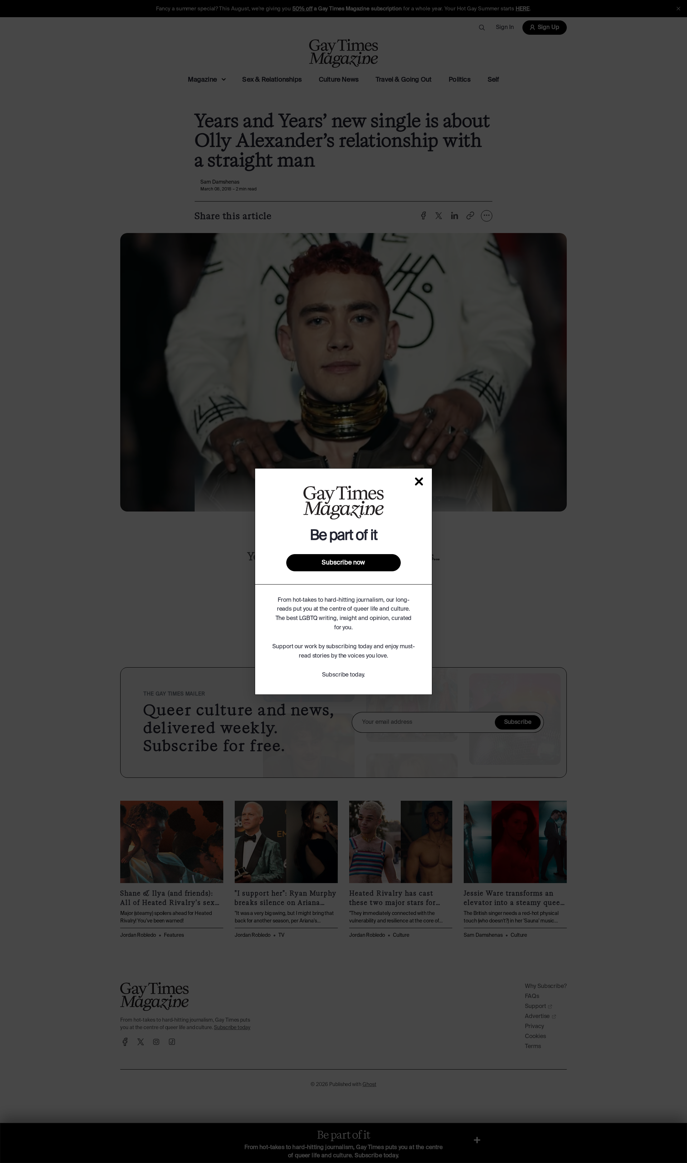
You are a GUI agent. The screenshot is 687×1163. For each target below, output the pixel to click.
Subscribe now (343, 562)
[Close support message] (419, 481)
